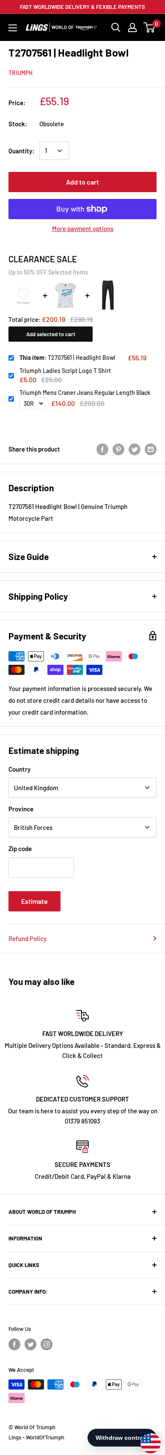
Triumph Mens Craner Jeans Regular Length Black (84, 392)
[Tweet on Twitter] (134, 449)
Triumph (20, 72)
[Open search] (116, 27)
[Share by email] (151, 449)
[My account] (132, 27)
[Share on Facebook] (102, 449)
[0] (149, 27)
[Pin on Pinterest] (118, 449)
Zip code (20, 848)
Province (20, 809)
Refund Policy (27, 938)
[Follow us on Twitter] (30, 1344)
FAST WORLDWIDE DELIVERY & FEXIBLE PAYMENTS (82, 6)
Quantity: (21, 151)
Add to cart (82, 182)
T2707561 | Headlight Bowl (67, 357)
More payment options (82, 228)
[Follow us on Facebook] (14, 1344)
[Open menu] (12, 27)
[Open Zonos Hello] (146, 1439)
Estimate (34, 901)
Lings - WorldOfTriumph (36, 1437)
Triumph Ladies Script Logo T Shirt (65, 370)
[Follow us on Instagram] (46, 1344)
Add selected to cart (50, 334)
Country (19, 769)
